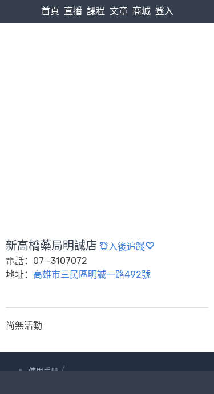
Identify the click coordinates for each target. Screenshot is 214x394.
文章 (119, 11)
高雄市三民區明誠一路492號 (92, 274)
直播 (73, 11)
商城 (141, 11)
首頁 (50, 11)
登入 (164, 11)
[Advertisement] (107, 103)
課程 (96, 11)
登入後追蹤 (122, 246)
